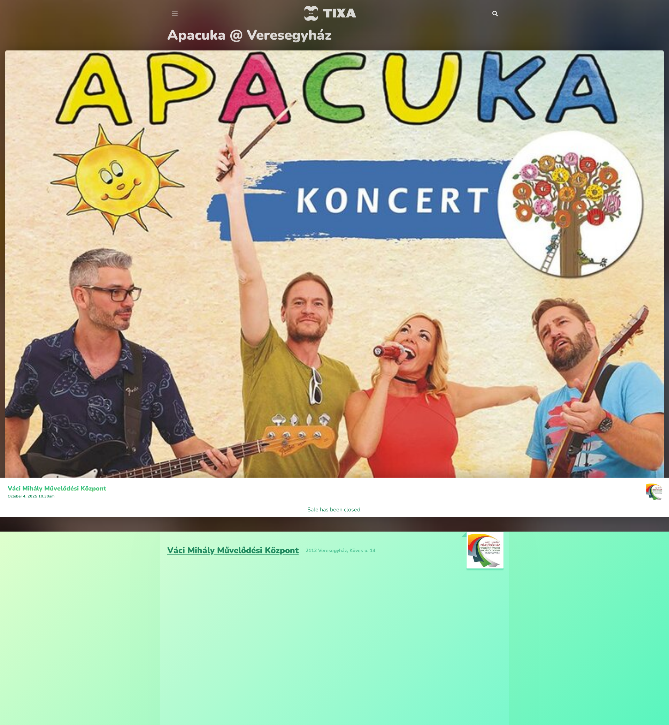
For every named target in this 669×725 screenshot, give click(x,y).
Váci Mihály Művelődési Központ (57, 488)
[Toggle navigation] (175, 13)
